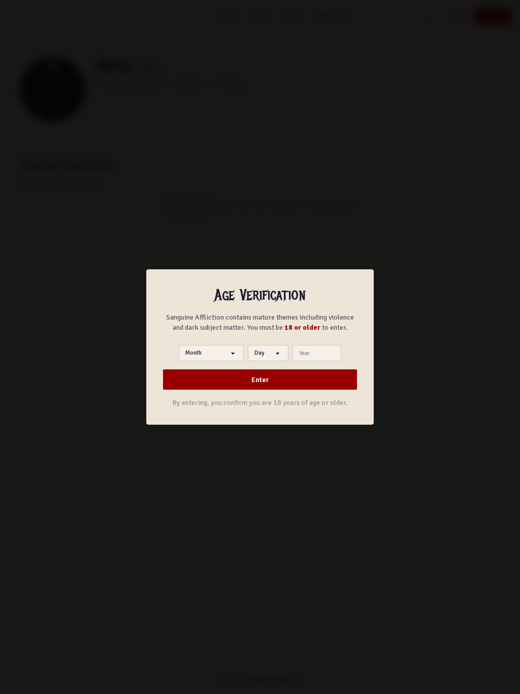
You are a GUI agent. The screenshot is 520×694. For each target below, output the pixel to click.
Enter (260, 379)
